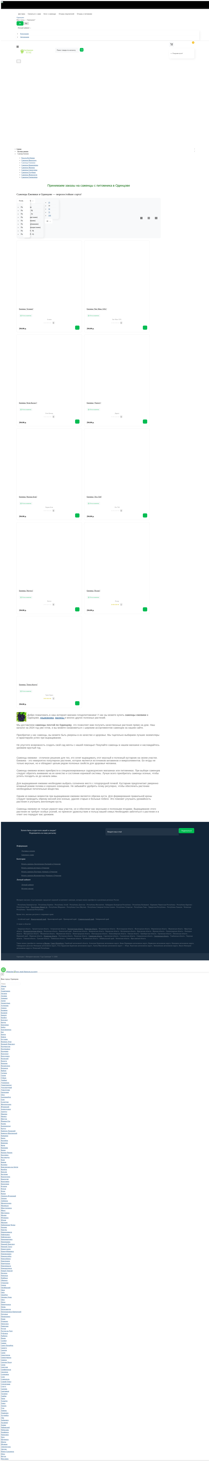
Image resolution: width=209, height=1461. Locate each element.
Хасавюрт (4, 1423)
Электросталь (6, 1447)
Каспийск (4, 1140)
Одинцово (4, 1283)
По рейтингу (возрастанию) (31, 227)
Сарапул (4, 1348)
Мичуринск (5, 1213)
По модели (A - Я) (27, 231)
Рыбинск (4, 1336)
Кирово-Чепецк (6, 1152)
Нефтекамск (5, 1234)
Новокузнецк (6, 1249)
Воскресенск (5, 1066)
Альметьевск (5, 991)
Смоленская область (161, 936)
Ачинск (4, 1008)
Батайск (4, 1017)
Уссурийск (5, 1415)
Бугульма (4, 1039)
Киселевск (4, 1155)
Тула (2, 1408)
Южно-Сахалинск (7, 1451)
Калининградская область (33, 931)
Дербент (4, 1080)
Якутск (3, 1456)
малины (60, 717)
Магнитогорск (6, 1203)
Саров (3, 1353)
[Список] (141, 218)
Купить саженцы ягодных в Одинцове (35, 868)
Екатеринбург (6, 1097)
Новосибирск (6, 1259)
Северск (4, 1360)
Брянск (3, 1037)
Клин (3, 1160)
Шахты (3, 1442)
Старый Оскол (6, 1382)
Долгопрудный (6, 1087)
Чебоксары (5, 1430)
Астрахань (4, 1005)
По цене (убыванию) (28, 221)
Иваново (4, 1114)
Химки (3, 1425)
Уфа (2, 1418)
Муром (3, 1220)
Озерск (3, 1285)
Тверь (3, 1398)
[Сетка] (148, 218)
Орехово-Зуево (6, 1297)
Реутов (3, 1328)
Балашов (4, 1013)
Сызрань (4, 1389)
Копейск (4, 1169)
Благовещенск (6, 1030)
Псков (3, 1319)
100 (49, 215)
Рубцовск (4, 1333)
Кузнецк (4, 1186)
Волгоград (4, 1054)
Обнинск (4, 1280)
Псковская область (50, 936)
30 (49, 206)
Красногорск (5, 1177)
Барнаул (4, 1015)
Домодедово (5, 1090)
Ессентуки (5, 1102)
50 (49, 209)
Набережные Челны (8, 1225)
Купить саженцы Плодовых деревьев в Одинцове (39, 872)
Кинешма (4, 1148)
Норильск (4, 1275)
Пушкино (4, 1321)
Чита (2, 1437)
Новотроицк (5, 1261)
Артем (3, 1001)
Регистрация (24, 34)
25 (49, 202)
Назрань (4, 1227)
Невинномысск (6, 1232)
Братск (3, 1034)
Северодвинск (6, 1357)
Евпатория (5, 1092)
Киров (3, 1150)
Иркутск (4, 1119)
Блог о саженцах (50, 14)
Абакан (3, 986)
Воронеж (4, 1063)
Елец (3, 1099)
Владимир (4, 1051)
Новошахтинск (6, 1268)
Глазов (3, 1075)
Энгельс (4, 1449)
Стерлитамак (5, 1384)
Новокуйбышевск (7, 1251)
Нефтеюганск (6, 1237)
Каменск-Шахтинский (9, 1133)
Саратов (4, 1350)
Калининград (6, 1126)
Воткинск (4, 1068)
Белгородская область (75, 929)
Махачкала (5, 1206)
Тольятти (4, 1401)
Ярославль (4, 1459)
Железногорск (6, 1104)
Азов (3, 989)
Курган (3, 1189)
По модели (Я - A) (27, 234)
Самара (3, 1343)
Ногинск (4, 1273)
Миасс (3, 1210)
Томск (3, 1403)
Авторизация (24, 37)
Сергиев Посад (6, 1362)
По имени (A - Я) (27, 210)
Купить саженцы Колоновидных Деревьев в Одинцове (41, 875)
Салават (4, 1341)
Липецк (4, 1198)
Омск (3, 1290)
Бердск (3, 1022)
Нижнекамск (5, 1242)
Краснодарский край (38, 919)
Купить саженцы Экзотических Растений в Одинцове (41, 864)
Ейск (3, 1095)
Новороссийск (6, 1256)
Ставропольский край (86, 919)
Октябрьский (5, 1288)
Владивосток (5, 1046)
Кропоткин (5, 1184)
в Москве (46, 943)
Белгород (4, 1020)
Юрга (3, 1454)
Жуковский (5, 1107)
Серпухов (4, 1367)
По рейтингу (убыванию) (29, 224)
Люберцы (4, 1201)
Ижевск (4, 1116)
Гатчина (4, 1073)
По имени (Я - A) (27, 214)
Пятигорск (5, 1324)
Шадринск (5, 1439)
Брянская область (91, 929)
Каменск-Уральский (8, 1131)
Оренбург (4, 1295)
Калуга (3, 1128)
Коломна (4, 1165)
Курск (3, 1191)
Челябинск (5, 1432)
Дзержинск (5, 1083)
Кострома (4, 1174)
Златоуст (4, 1112)
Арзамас (4, 996)
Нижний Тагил (6, 1247)
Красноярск (5, 1181)
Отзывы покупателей (66, 14)
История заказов (27, 888)
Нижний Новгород (8, 1244)
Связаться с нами (34, 14)
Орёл (3, 1292)
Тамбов (3, 1396)
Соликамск (5, 1374)
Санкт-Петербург (7, 1345)
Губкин (3, 1078)
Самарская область (95, 936)
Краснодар (5, 1179)
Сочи (3, 1377)
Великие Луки (6, 1042)
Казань (3, 1124)
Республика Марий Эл (39, 907)
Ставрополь (5, 1379)
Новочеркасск (6, 1266)
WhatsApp (10, 972)
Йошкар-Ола (5, 1121)
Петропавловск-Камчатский (11, 1312)
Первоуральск (6, 1304)
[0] (171, 44)
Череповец (5, 1435)
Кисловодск (5, 1157)
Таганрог (4, 1394)
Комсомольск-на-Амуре (9, 1167)
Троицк (3, 1406)
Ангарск (4, 993)
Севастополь (5, 1355)
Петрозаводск (6, 1309)
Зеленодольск (6, 1109)
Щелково (4, 1444)
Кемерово (4, 1143)
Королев (4, 1172)
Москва (3, 1215)
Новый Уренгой (7, 1271)
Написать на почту (30, 972)
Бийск (3, 1027)
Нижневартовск (6, 1239)
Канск (3, 1138)
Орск (3, 1300)
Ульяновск (4, 1413)
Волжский (4, 1058)
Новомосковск (6, 1254)
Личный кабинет (27, 885)
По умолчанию (26, 207)
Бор (2, 1032)
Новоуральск (5, 1263)
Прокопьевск (5, 1316)
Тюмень (4, 1410)
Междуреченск (6, 1208)
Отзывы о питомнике (84, 14)
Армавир (4, 998)
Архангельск (5, 1003)
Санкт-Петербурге (57, 943)
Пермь (3, 1307)
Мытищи (4, 1222)
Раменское (4, 1326)
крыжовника (47, 717)
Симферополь (6, 1369)
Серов (3, 1365)
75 (49, 212)
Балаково (4, 1010)
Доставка (21, 14)
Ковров (3, 1162)
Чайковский (5, 1427)
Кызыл (3, 1193)
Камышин (4, 1136)
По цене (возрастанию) (29, 217)
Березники (5, 1025)
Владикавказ (5, 1049)
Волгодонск (5, 1056)
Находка (4, 1230)
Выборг (3, 1071)
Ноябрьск (4, 1278)
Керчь (3, 1145)
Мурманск (4, 1218)
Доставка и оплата (28, 851)
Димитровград (6, 1085)
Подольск (4, 1314)
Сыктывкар (5, 1391)
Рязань (3, 1338)
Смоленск (4, 1372)
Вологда (4, 1061)
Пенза (3, 1302)
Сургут (3, 1386)
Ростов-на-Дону (7, 1331)
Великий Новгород (8, 1044)
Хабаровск (5, 1420)
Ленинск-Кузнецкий (8, 1196)
